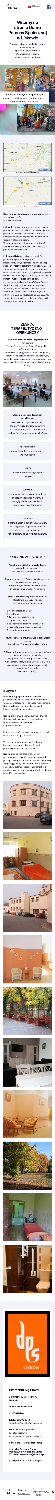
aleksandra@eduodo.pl (32, 1454)
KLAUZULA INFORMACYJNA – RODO (41, 1491)
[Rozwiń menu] (22, 6)
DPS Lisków (12, 6)
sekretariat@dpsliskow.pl (30, 1443)
